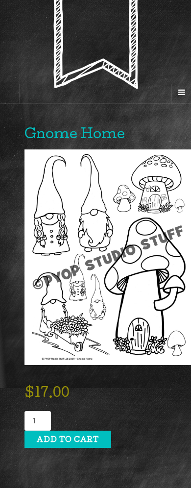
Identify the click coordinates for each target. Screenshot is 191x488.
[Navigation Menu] (181, 93)
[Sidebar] (10, 93)
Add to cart (68, 440)
